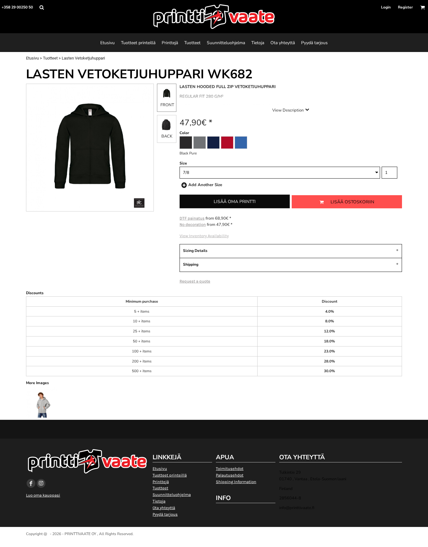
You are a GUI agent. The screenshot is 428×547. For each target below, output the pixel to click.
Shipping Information (236, 481)
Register (405, 7)
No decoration (193, 224)
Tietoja (159, 501)
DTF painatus (192, 218)
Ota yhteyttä (164, 507)
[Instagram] (41, 483)
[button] (41, 7)
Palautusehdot (229, 475)
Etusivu (32, 58)
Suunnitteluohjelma (172, 494)
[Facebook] (31, 483)
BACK (166, 136)
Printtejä (161, 481)
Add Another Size (205, 185)
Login (386, 7)
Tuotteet (50, 58)
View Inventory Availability (204, 235)
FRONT (167, 105)
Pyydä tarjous (165, 514)
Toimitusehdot (229, 468)
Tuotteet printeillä (170, 475)
